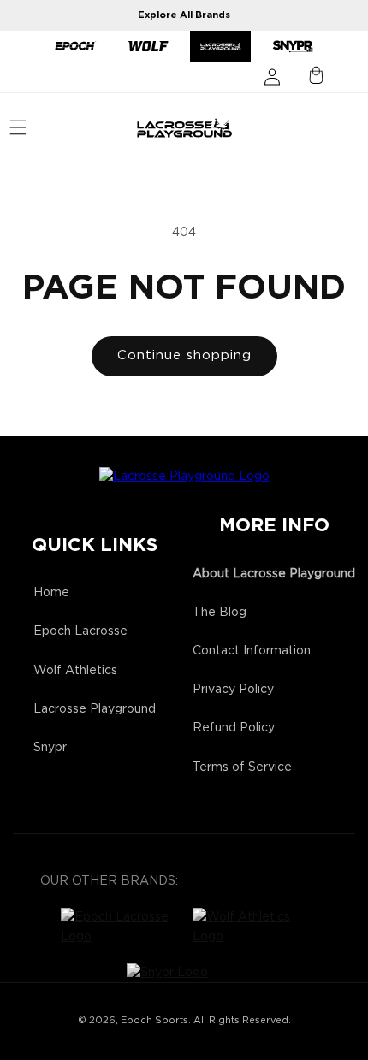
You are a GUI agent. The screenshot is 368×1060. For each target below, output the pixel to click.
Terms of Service (242, 767)
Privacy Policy (233, 690)
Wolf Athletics (75, 671)
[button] (18, 127)
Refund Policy (234, 728)
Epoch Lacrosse (80, 631)
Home (51, 593)
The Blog (219, 613)
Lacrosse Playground (94, 709)
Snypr (50, 748)
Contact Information (252, 651)
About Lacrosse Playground (274, 574)
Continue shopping (184, 355)
